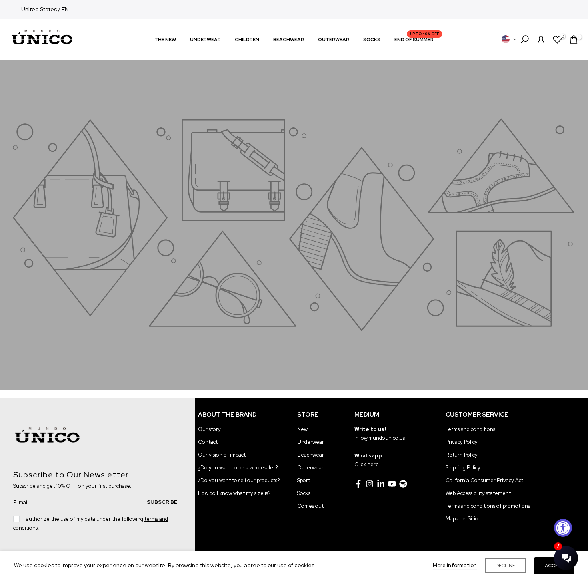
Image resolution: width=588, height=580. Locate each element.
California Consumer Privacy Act (484, 480)
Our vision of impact (222, 454)
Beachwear (310, 454)
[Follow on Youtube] (392, 484)
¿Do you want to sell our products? (239, 480)
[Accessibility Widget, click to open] (563, 528)
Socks (303, 493)
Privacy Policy (462, 442)
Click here (366, 464)
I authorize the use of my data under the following (90, 523)
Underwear (310, 442)
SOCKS (371, 39)
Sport (303, 480)
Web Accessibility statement (478, 493)
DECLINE (505, 565)
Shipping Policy (463, 467)
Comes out (310, 506)
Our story (209, 429)
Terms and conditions (470, 429)
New (302, 429)
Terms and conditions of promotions (488, 506)
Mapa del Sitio (462, 518)
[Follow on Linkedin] (381, 484)
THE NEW (165, 39)
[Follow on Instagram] (370, 484)
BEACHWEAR (288, 39)
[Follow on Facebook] (358, 484)
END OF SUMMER (417, 39)
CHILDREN (247, 39)
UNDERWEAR (205, 39)
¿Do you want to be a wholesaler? (238, 467)
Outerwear (310, 467)
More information (455, 565)
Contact (208, 442)
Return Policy (462, 454)
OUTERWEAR (333, 39)
